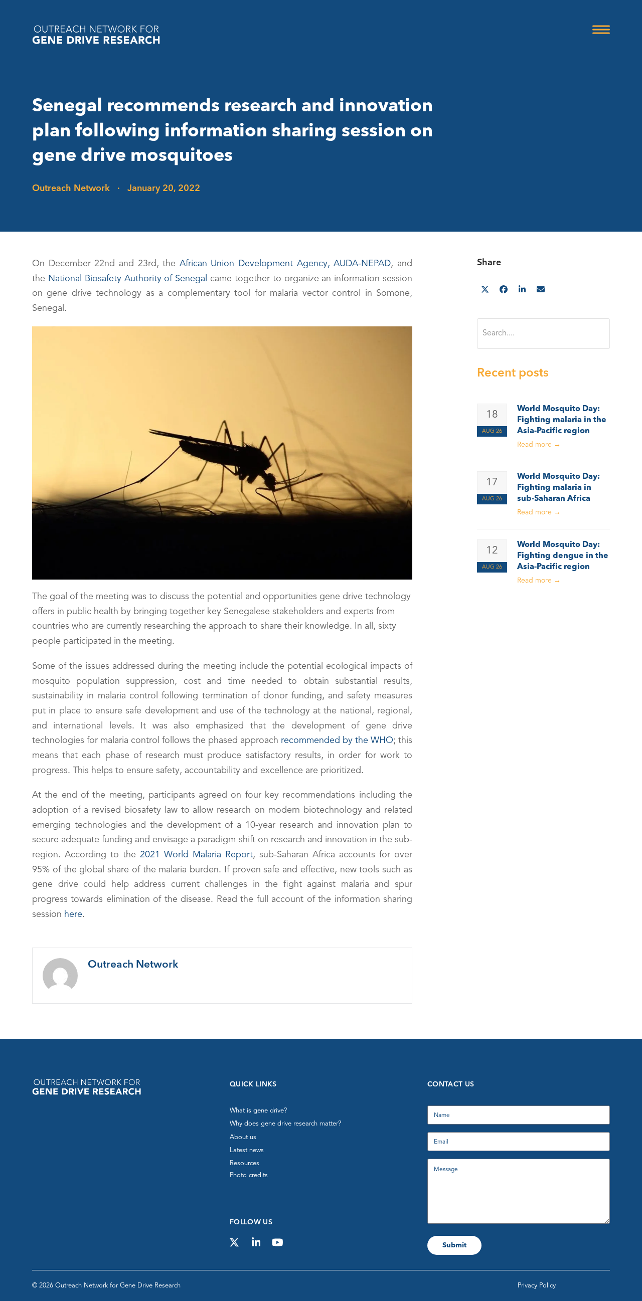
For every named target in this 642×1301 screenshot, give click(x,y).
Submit (454, 1245)
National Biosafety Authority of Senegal (127, 278)
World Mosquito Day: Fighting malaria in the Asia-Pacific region (561, 420)
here (73, 914)
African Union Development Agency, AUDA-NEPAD (285, 263)
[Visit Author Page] (60, 975)
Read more (539, 444)
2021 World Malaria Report (196, 854)
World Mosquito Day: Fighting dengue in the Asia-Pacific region (562, 556)
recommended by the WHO (337, 740)
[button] (601, 30)
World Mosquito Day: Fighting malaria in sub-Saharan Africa (558, 488)
